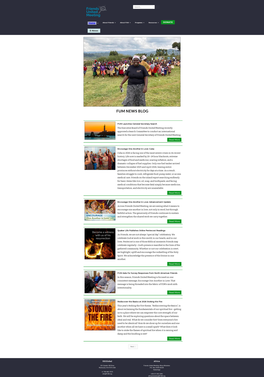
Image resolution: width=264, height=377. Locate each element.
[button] (93, 23)
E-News (94, 30)
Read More (174, 139)
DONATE (168, 22)
